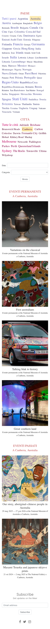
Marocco (12, 65)
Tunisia (36, 104)
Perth (14, 146)
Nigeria (17, 69)
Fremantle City (30, 133)
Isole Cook (36, 52)
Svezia (42, 99)
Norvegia (26, 69)
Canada (33, 27)
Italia (13, 57)
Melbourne (9, 141)
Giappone (7, 48)
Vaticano (42, 108)
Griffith (42, 133)
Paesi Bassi (31, 73)
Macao (29, 61)
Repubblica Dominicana (13, 86)
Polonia (19, 77)
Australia (35, 18)
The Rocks (19, 151)
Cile (41, 27)
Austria (6, 23)
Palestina (42, 73)
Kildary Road (17, 137)
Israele (5, 57)
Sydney (7, 150)
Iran (13, 52)
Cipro (10, 31)
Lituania (6, 61)
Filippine (36, 39)
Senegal (40, 90)
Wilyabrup (7, 155)
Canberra (27, 129)
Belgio (38, 23)
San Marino (30, 90)
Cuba (19, 35)
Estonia (27, 39)
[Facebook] (20, 622)
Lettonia (22, 57)
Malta (4, 65)
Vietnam (16, 111)
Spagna (6, 99)
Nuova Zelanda (9, 73)
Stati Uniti (19, 98)
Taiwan (17, 104)
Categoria (6, 172)
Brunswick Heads (11, 129)
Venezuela (6, 111)
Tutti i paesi (9, 18)
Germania (38, 44)
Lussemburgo (18, 61)
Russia (38, 86)
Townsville (32, 151)
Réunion (5, 90)
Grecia (16, 48)
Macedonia (38, 61)
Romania (29, 86)
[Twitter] (24, 622)
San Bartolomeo (17, 90)
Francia (18, 44)
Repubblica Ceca (28, 82)
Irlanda (19, 52)
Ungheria (23, 108)
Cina (4, 31)
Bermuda (5, 27)
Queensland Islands (29, 146)
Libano (30, 57)
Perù (12, 77)
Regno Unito (10, 82)
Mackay (28, 137)
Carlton (39, 129)
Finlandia (7, 44)
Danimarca (29, 35)
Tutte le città (10, 124)
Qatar (39, 77)
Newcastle (23, 141)
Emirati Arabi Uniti (12, 39)
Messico (22, 65)
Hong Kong (27, 48)
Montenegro (7, 69)
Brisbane (35, 125)
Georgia (27, 44)
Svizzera (7, 104)
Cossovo (5, 35)
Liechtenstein (41, 57)
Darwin (17, 133)
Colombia (19, 31)
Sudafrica (33, 99)
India (38, 48)
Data (4, 165)
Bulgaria (24, 27)
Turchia (5, 108)
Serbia (5, 94)
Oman (21, 73)
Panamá (5, 77)
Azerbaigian (17, 23)
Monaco (31, 65)
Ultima (42, 151)
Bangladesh (28, 23)
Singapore (14, 94)
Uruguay (33, 108)
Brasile (15, 27)
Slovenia (37, 94)
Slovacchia (26, 94)
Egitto (39, 35)
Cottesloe (7, 133)
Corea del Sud (33, 31)
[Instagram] (29, 622)
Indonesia (6, 52)
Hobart (5, 137)
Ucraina (14, 108)
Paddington (35, 141)
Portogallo (30, 77)
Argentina (23, 18)
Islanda (27, 52)
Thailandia (27, 104)
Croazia (13, 35)
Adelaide (24, 125)
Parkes (6, 146)
